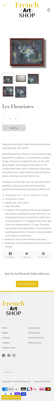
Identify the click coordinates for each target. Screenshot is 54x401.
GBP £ (8, 372)
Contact (6, 342)
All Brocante (34, 332)
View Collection (27, 284)
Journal (5, 337)
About (5, 332)
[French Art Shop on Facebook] (3, 355)
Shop (4, 327)
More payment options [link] (38, 134)
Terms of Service (36, 337)
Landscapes (34, 327)
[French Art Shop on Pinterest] (8, 355)
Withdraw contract (11, 397)
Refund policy (34, 342)
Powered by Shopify (42, 381)
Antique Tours (8, 347)
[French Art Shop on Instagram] (13, 355)
